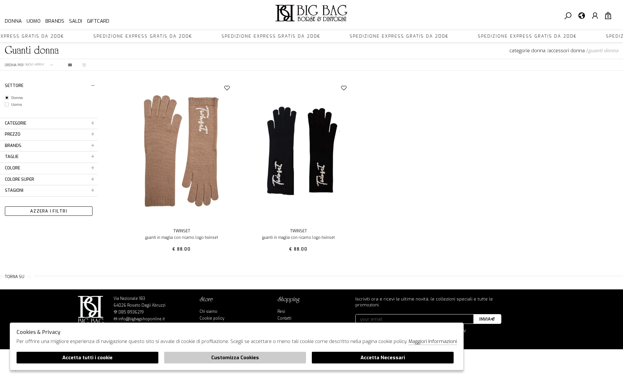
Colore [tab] (12, 168)
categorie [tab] (15, 123)
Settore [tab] (14, 85)
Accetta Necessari (382, 357)
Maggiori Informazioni (433, 341)
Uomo (34, 21)
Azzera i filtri (48, 211)
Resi (281, 311)
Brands (54, 21)
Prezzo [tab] (12, 134)
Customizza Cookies (235, 357)
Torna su (15, 276)
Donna (13, 21)
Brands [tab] (13, 145)
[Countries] (582, 15)
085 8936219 (131, 312)
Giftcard (98, 21)
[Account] (595, 15)
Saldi (75, 21)
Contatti (284, 318)
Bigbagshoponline (311, 15)
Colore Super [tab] (19, 179)
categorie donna (527, 50)
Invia (485, 319)
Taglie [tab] (11, 156)
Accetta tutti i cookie (87, 357)
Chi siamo (208, 311)
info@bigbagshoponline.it (141, 319)
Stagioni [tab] (14, 190)
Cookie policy (212, 318)
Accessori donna (566, 50)
